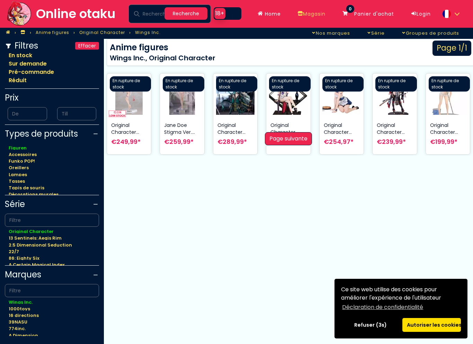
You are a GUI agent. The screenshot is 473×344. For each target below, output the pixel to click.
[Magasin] (22, 32)
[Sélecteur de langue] (450, 14)
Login (424, 13)
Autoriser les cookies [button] (434, 324)
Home (272, 13)
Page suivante (288, 139)
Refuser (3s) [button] (370, 324)
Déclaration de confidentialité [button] (382, 307)
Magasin (314, 13)
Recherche (186, 13)
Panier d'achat (371, 12)
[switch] (227, 13)
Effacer (87, 45)
